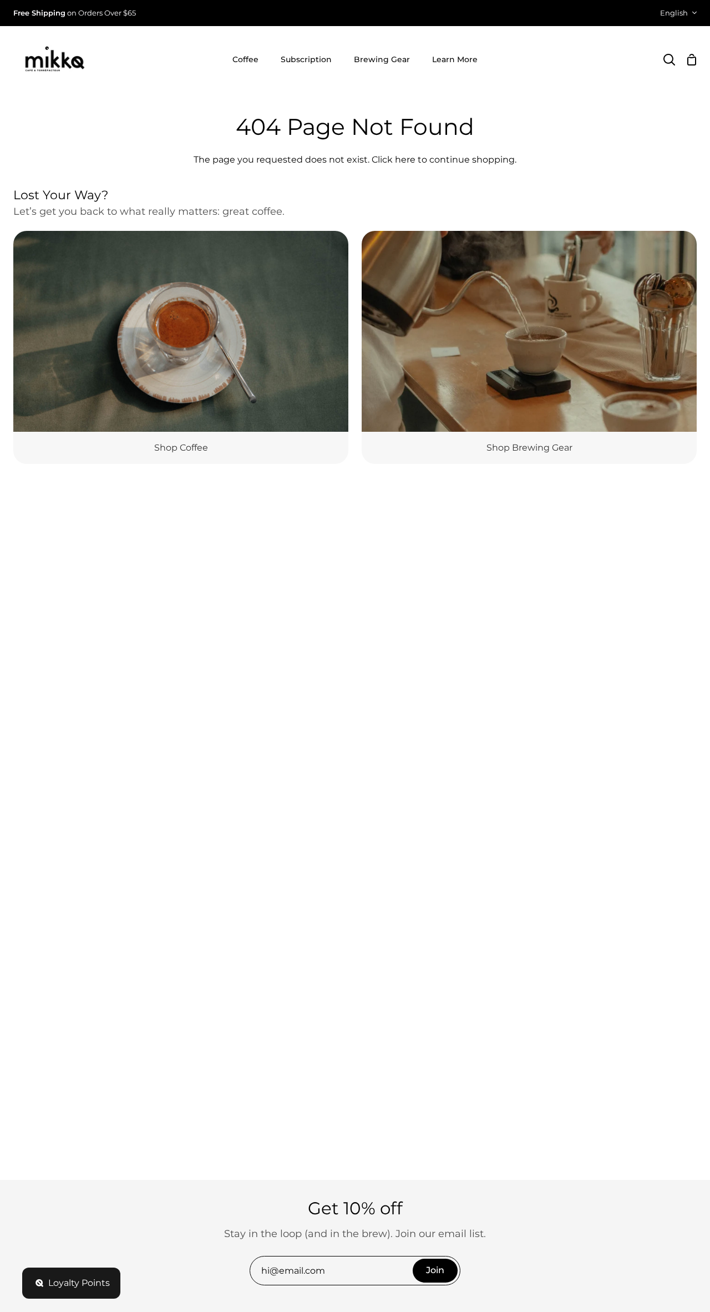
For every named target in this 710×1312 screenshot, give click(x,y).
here (405, 159)
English (674, 12)
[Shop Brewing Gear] (529, 347)
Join (435, 1270)
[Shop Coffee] (180, 347)
